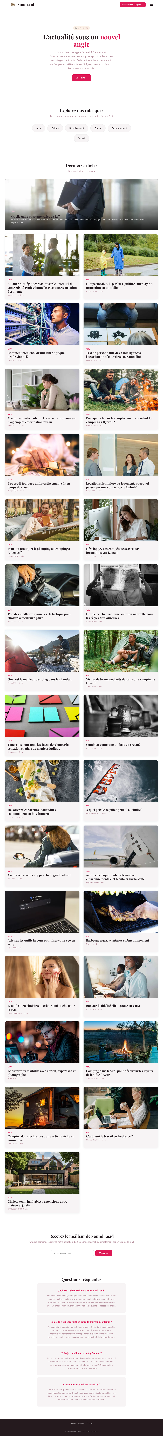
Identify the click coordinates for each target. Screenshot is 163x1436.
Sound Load (26, 5)
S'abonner (103, 1253)
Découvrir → (81, 78)
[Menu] (151, 5)
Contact (90, 1423)
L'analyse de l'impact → (132, 4)
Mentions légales (77, 1423)
